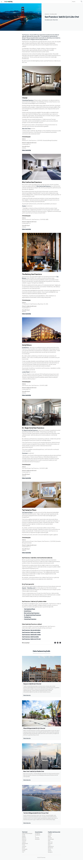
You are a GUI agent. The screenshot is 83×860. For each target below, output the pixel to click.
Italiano (24, 842)
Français (24, 840)
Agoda (24, 588)
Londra (49, 835)
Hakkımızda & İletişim (27, 833)
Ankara (49, 850)
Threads (37, 837)
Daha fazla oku (27, 695)
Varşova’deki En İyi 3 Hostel (32, 684)
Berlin (49, 836)
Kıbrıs (49, 845)
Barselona (50, 847)
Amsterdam (51, 839)
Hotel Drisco (25, 347)
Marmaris (50, 843)
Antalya (50, 837)
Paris (49, 840)
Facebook (37, 835)
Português (24, 849)
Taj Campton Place (27, 512)
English (23, 836)
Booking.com (31, 588)
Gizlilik (23, 835)
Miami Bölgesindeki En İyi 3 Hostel (34, 728)
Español (24, 837)
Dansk (23, 847)
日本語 (23, 850)
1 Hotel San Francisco (28, 100)
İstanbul (50, 833)
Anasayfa (47, 14)
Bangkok (50, 852)
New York (50, 842)
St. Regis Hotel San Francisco (30, 430)
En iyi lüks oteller (53, 14)
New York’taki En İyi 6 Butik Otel (33, 771)
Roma (49, 849)
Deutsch (24, 839)
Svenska (24, 846)
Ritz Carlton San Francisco (44, 186)
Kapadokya (51, 846)
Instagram (37, 833)
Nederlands (25, 843)
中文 (23, 852)
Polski (23, 845)
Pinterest (37, 839)
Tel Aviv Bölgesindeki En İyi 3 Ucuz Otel (35, 813)
